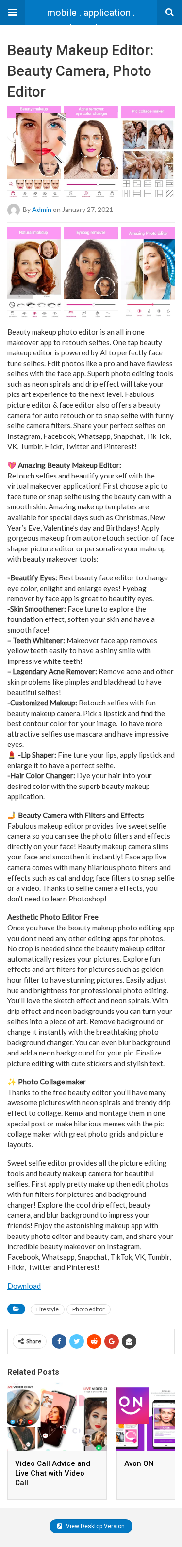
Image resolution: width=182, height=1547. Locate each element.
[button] (12, 12)
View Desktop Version (95, 1526)
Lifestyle (47, 1309)
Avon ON (139, 1463)
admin (41, 209)
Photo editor (88, 1309)
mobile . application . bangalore (91, 16)
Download (24, 1285)
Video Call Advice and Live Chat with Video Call (52, 1473)
